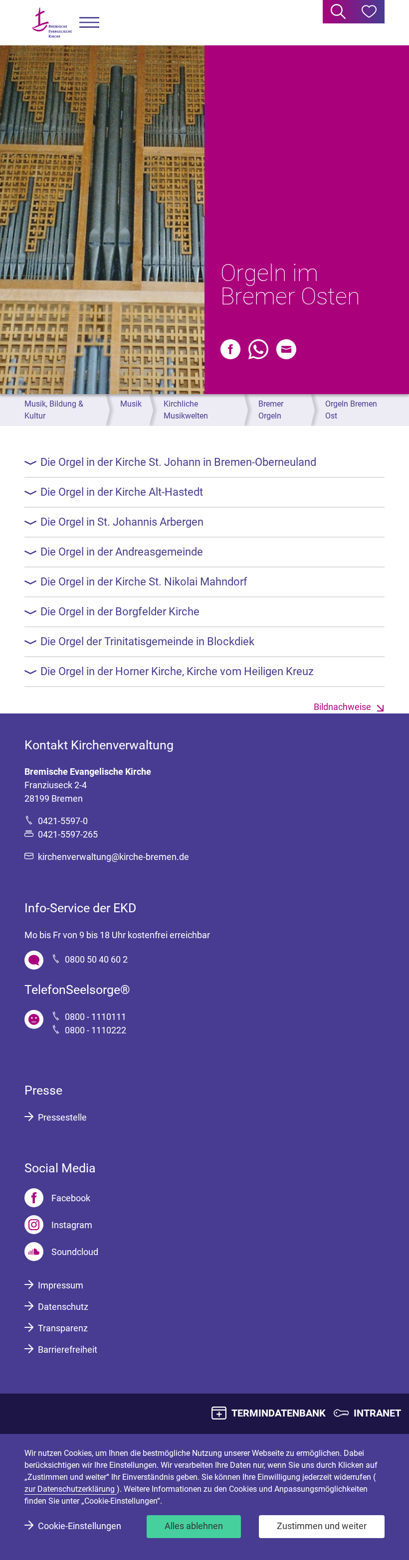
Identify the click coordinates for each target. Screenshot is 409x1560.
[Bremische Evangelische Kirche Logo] (52, 22)
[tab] (204, 462)
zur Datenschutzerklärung (70, 1489)
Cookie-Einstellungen (79, 1526)
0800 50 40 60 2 (96, 959)
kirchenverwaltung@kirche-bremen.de (113, 856)
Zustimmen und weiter (322, 1526)
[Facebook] (230, 349)
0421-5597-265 (68, 834)
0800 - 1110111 (95, 1016)
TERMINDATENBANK (278, 1413)
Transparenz (63, 1328)
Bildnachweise (342, 707)
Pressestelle (62, 1117)
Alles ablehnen (194, 1526)
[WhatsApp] (258, 349)
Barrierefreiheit (67, 1349)
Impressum (60, 1285)
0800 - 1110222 (95, 1030)
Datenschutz (63, 1306)
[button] (89, 22)
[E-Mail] (286, 349)
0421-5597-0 (63, 821)
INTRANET (377, 1413)
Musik (131, 404)
